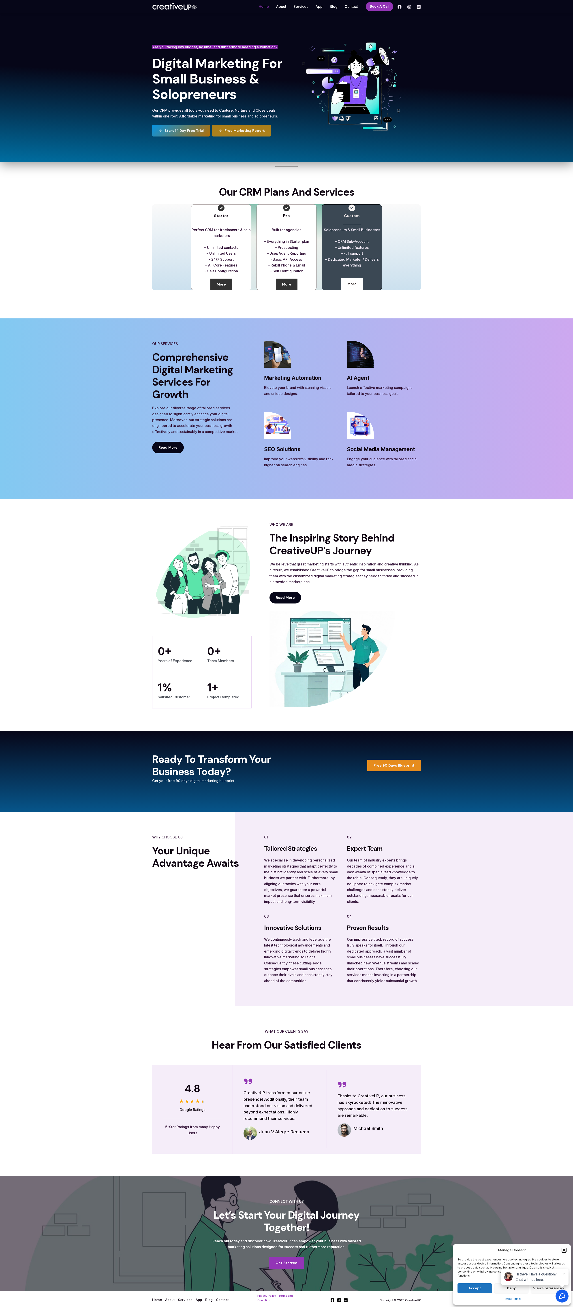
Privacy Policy (266, 1295)
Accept (474, 1288)
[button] (564, 1250)
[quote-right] (248, 1081)
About (281, 6)
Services (300, 6)
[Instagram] (409, 7)
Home (264, 6)
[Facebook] (400, 7)
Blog (334, 6)
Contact (351, 6)
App (319, 6)
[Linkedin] (419, 7)
